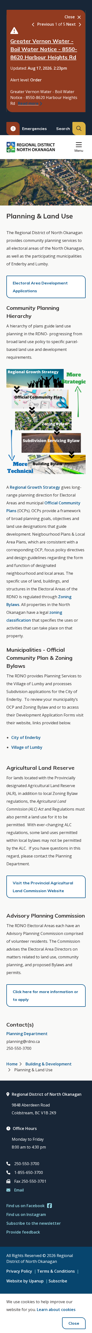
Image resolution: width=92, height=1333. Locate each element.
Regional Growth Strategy (35, 487)
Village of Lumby (26, 747)
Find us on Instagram (26, 1214)
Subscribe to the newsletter (33, 1223)
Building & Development (49, 1064)
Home (12, 1064)
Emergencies (34, 128)
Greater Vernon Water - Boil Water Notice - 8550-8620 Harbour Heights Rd (43, 49)
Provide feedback (23, 1232)
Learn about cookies (56, 1309)
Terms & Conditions (56, 1271)
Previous (45, 24)
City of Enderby (26, 737)
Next (71, 24)
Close (73, 1323)
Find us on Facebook (25, 1205)
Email (19, 1190)
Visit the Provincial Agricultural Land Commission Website (43, 886)
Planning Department (27, 1033)
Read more (28, 103)
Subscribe (58, 1281)
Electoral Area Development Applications (40, 287)
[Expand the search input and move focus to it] (79, 128)
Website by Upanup (25, 1281)
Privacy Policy (19, 1271)
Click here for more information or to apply (45, 995)
